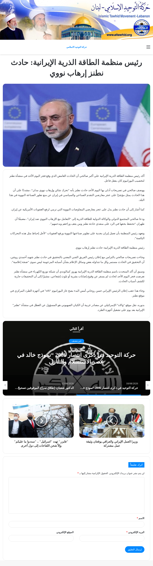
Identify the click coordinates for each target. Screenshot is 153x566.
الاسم (140, 518)
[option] (76, 358)
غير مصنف (76, 341)
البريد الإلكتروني (135, 532)
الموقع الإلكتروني (65, 532)
